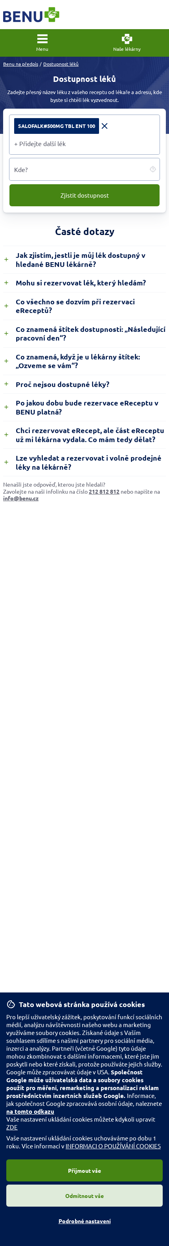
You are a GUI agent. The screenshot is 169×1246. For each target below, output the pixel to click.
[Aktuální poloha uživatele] (153, 169)
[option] (62, 126)
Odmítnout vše (84, 1195)
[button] (42, 43)
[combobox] (84, 143)
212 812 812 (104, 491)
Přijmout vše (84, 1170)
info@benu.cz (21, 498)
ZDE (12, 1127)
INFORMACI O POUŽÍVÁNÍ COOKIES (113, 1146)
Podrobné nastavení (85, 1220)
